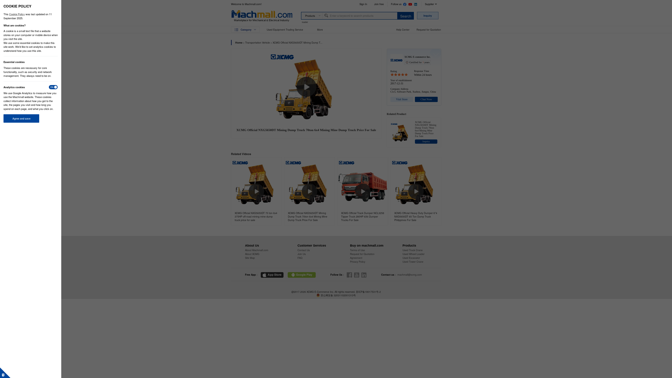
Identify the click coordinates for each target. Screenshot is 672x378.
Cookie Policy (17, 14)
